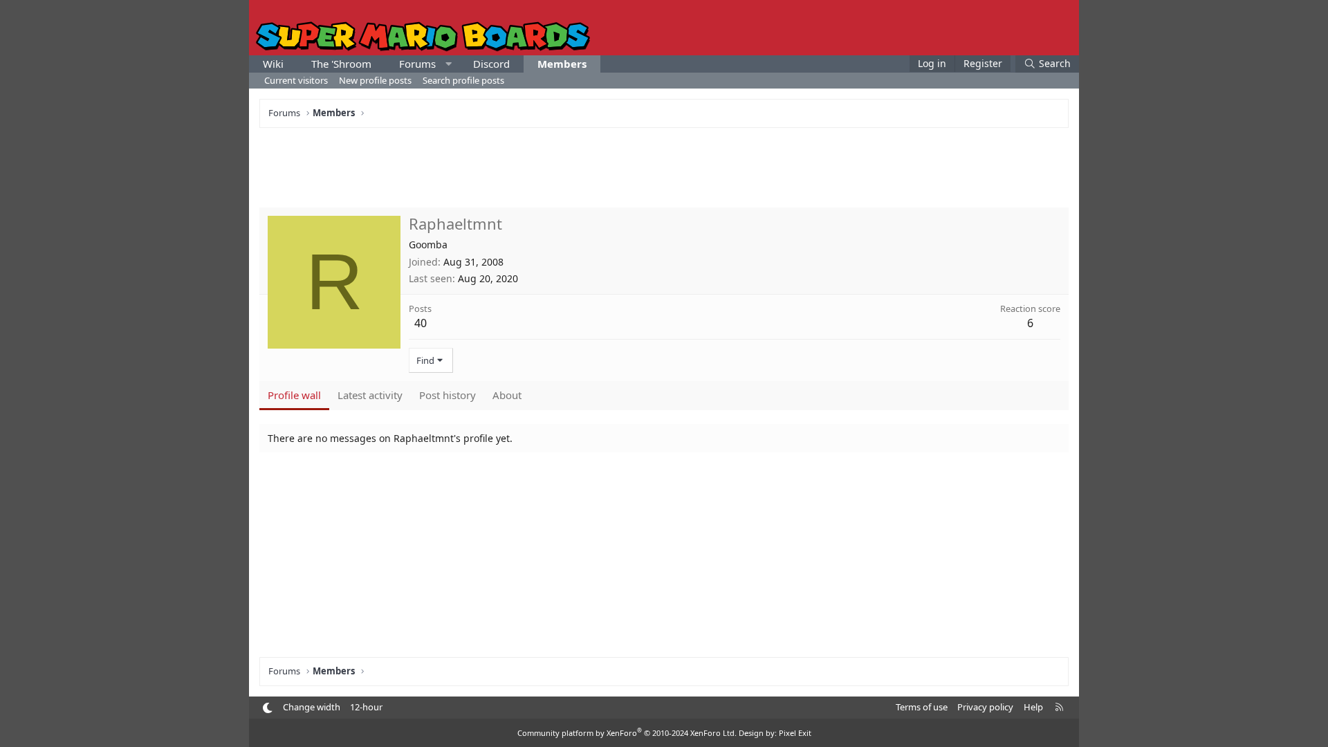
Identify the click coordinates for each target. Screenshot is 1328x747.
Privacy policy (985, 707)
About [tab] (507, 395)
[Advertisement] (664, 166)
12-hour (366, 707)
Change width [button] (311, 707)
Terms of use (922, 707)
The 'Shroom (341, 64)
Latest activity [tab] (370, 395)
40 (420, 323)
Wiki (273, 64)
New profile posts (375, 80)
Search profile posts (463, 80)
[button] (448, 64)
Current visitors (296, 80)
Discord (491, 64)
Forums (417, 64)
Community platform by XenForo (627, 733)
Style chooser (267, 708)
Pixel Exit (795, 733)
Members (562, 64)
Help (1033, 707)
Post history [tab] (447, 395)
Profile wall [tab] (294, 395)
